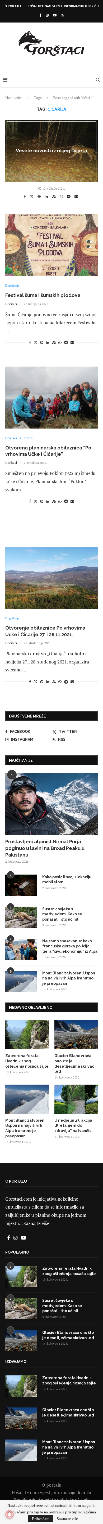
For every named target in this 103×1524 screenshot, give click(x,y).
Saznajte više (36, 1223)
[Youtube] (55, 15)
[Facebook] (40, 15)
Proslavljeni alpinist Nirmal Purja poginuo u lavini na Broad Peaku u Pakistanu (45, 848)
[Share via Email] (76, 196)
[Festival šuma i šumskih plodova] (51, 245)
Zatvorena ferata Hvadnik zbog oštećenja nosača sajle (27, 1061)
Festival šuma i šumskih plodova (42, 295)
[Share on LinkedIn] (47, 196)
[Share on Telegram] (69, 196)
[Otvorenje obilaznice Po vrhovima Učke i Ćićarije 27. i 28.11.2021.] (51, 578)
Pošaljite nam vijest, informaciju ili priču (63, 6)
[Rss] (62, 15)
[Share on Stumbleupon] (54, 196)
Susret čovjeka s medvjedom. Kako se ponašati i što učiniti (62, 914)
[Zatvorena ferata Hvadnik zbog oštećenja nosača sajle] (27, 1034)
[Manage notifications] (9, 1514)
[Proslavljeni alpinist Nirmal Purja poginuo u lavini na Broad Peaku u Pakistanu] (51, 804)
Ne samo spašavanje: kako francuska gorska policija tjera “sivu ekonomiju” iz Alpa (69, 946)
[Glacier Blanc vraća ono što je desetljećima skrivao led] (76, 1034)
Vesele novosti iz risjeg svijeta (51, 150)
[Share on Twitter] (32, 196)
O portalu (13, 6)
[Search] (97, 79)
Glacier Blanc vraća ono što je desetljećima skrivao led (74, 1063)
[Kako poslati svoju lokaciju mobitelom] (21, 885)
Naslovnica (13, 97)
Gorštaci (11, 304)
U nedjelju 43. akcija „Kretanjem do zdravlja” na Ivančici (73, 1125)
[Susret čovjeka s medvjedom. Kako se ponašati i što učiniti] (21, 917)
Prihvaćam (40, 1518)
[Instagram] (47, 15)
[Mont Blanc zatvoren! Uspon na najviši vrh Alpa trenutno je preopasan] (21, 981)
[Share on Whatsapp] (62, 196)
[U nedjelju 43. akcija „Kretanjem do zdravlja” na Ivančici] (76, 1099)
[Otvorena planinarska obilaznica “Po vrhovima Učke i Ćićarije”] (51, 397)
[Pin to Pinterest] (40, 196)
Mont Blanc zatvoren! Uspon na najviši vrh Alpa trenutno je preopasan (68, 978)
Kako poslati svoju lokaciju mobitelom (66, 879)
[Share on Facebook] (25, 196)
